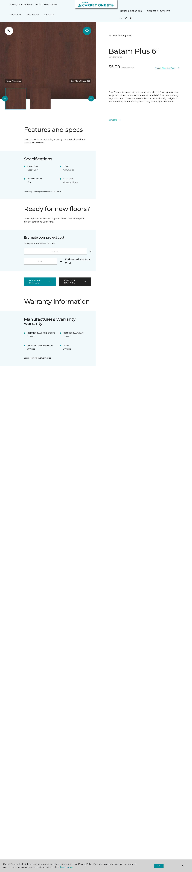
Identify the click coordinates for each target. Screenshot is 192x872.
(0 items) (130, 18)
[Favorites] (125, 18)
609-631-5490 (50, 5)
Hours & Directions (131, 11)
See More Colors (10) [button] (80, 81)
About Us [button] (49, 14)
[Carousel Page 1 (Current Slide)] (15, 98)
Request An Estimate (158, 11)
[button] (120, 18)
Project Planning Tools (165, 68)
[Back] (5, 98)
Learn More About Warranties (37, 358)
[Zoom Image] (9, 31)
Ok (159, 865)
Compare (113, 120)
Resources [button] (33, 14)
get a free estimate (34, 281)
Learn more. (66, 867)
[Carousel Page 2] (40, 98)
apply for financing (69, 281)
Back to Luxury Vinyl (122, 35)
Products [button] (15, 14)
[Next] (91, 98)
